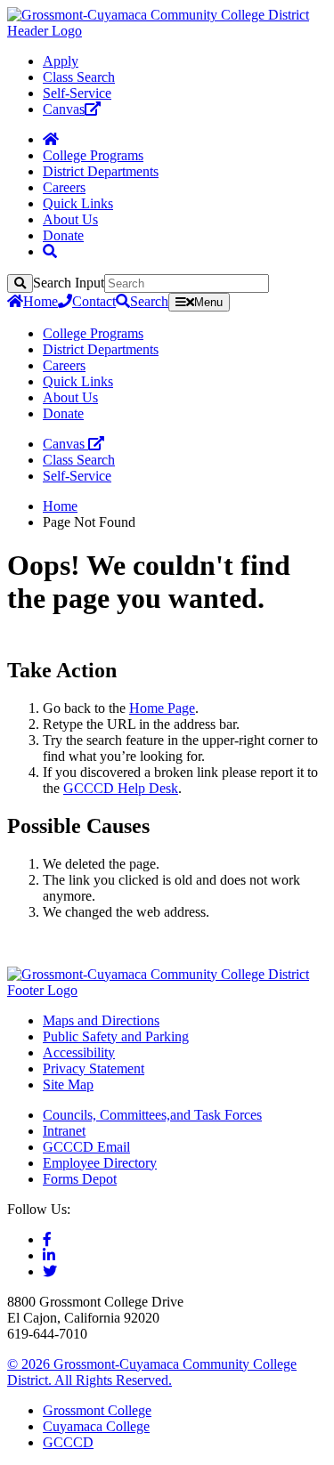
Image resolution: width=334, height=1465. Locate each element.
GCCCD (68, 1442)
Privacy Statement (93, 1068)
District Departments (101, 171)
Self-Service (77, 93)
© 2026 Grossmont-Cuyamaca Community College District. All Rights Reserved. (152, 1372)
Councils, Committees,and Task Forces (152, 1114)
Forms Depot (80, 1178)
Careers (64, 187)
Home (40, 301)
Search (149, 301)
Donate (63, 235)
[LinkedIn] (49, 1255)
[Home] (51, 139)
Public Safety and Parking (116, 1036)
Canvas (64, 109)
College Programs (93, 155)
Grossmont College (97, 1410)
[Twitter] (50, 1271)
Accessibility (79, 1052)
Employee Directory (100, 1162)
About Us (70, 219)
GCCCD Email (86, 1146)
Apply (60, 61)
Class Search (79, 77)
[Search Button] (50, 251)
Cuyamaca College (96, 1426)
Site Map (68, 1084)
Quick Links (78, 203)
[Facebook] (47, 1239)
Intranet (64, 1130)
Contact (94, 301)
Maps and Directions (101, 1020)
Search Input (68, 282)
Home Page (162, 708)
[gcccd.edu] (167, 30)
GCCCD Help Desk (120, 788)
